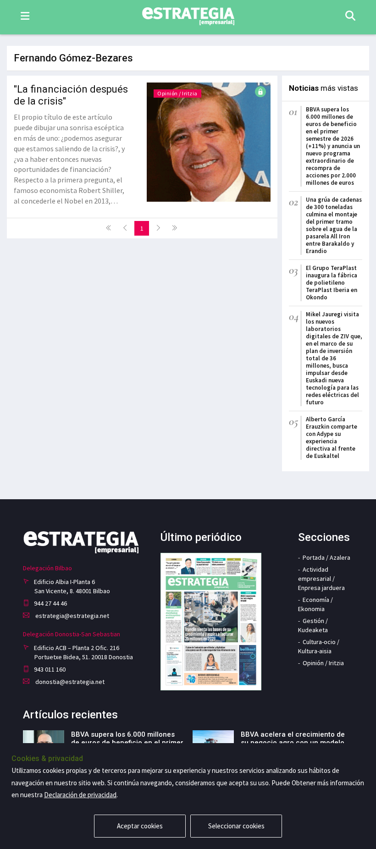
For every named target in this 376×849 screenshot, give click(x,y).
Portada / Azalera (326, 557)
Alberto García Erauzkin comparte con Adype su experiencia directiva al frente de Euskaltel (331, 437)
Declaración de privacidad (80, 794)
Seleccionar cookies (236, 825)
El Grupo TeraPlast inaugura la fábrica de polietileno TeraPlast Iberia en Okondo (331, 282)
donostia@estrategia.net (69, 682)
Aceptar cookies (140, 825)
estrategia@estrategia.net (71, 616)
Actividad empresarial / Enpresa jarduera (321, 578)
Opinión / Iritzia (177, 93)
